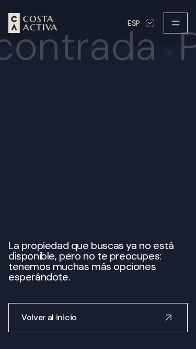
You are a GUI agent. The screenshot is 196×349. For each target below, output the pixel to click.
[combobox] (141, 23)
